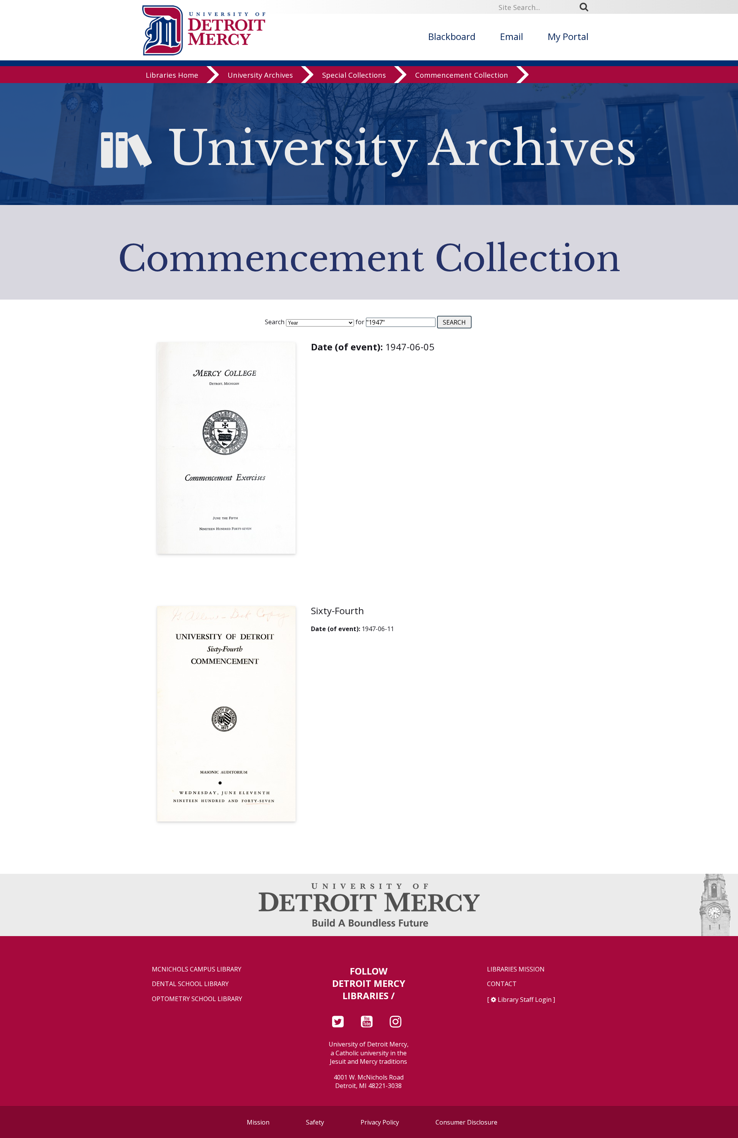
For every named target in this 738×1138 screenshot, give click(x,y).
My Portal (568, 36)
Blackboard (451, 36)
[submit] (586, 7)
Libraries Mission (516, 969)
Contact (502, 984)
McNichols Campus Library (196, 969)
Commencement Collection (461, 75)
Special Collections (354, 75)
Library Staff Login (525, 999)
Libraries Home (172, 75)
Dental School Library (190, 984)
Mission (258, 1122)
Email (511, 36)
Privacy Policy (380, 1122)
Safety (315, 1122)
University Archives (260, 75)
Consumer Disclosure (466, 1122)
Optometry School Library (197, 999)
